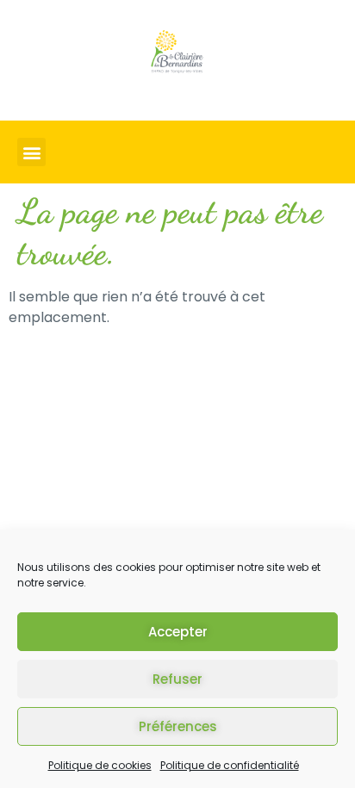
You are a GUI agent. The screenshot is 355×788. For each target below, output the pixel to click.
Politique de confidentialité (229, 765)
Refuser (177, 679)
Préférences (178, 726)
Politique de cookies (100, 765)
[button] (31, 152)
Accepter (178, 632)
